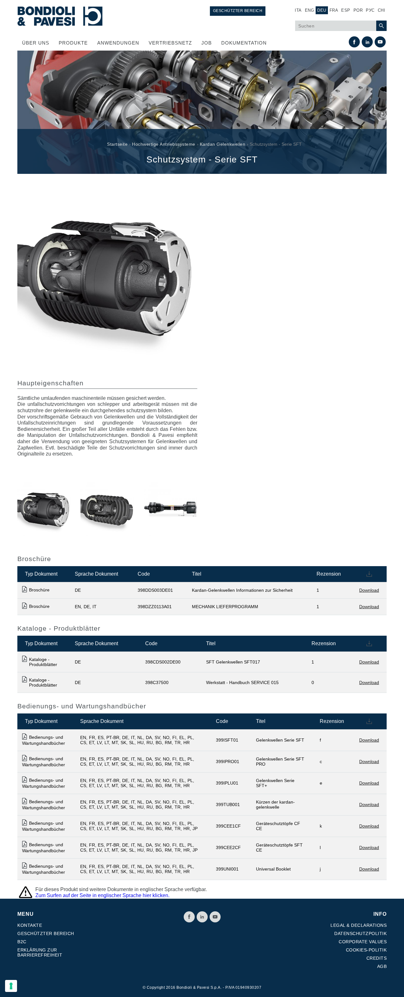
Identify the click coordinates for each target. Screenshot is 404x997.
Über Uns (35, 43)
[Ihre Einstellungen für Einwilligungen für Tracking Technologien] (11, 986)
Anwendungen (118, 43)
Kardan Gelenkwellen (223, 144)
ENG (309, 10)
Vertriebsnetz (170, 43)
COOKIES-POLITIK (366, 949)
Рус (370, 10)
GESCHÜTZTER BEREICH (238, 11)
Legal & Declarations (358, 925)
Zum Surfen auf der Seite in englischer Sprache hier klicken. (102, 895)
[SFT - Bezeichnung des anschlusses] (107, 508)
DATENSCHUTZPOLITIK (360, 933)
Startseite (117, 144)
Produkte (73, 43)
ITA (298, 10)
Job (206, 43)
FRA (334, 10)
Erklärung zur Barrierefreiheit (39, 952)
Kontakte (29, 925)
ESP (345, 10)
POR (358, 10)
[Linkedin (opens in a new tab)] (367, 41)
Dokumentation (244, 43)
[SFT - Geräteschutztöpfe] (44, 508)
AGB (382, 966)
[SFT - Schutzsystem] (170, 508)
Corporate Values (363, 941)
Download (369, 590)
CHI (381, 10)
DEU (321, 10)
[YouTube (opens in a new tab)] (380, 41)
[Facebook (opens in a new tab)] (354, 41)
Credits (376, 958)
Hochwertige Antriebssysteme (163, 144)
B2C (22, 941)
